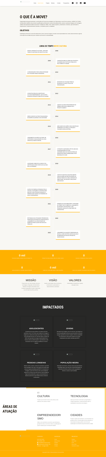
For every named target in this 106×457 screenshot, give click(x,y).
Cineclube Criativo (75, 445)
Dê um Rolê (74, 444)
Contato (58, 3)
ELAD (73, 442)
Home (35, 3)
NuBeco (73, 439)
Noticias (52, 3)
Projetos (47, 3)
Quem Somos (40, 3)
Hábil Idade (74, 441)
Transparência (66, 3)
